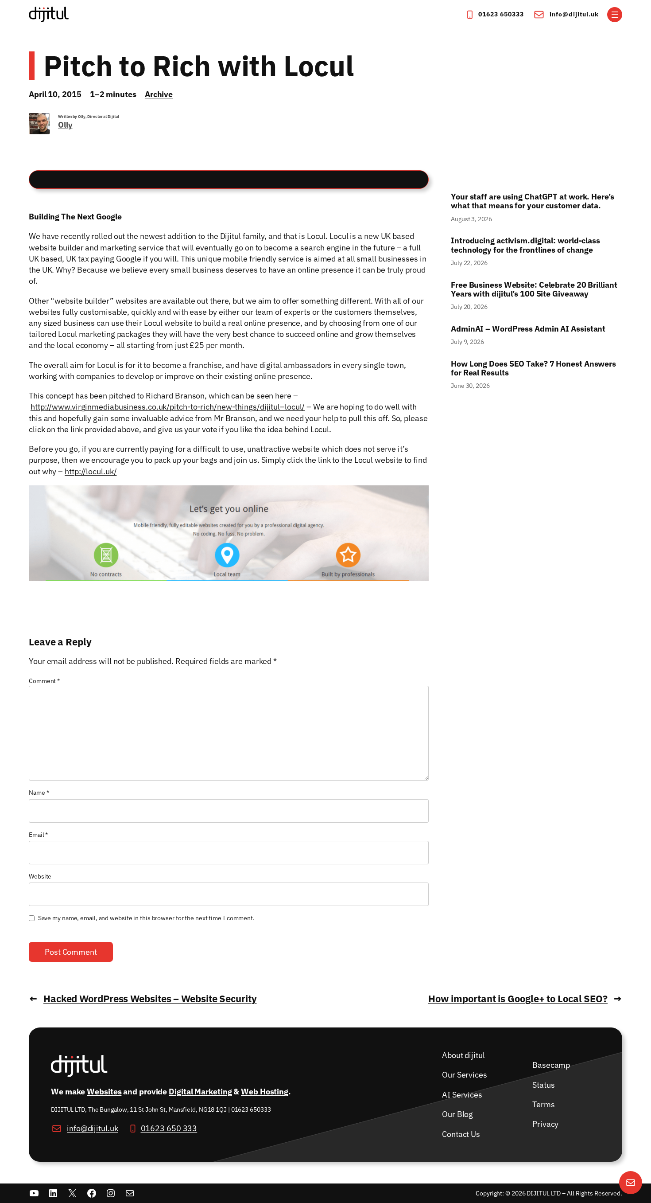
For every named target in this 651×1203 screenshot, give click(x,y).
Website (40, 876)
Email (38, 835)
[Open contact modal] (630, 1182)
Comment (44, 681)
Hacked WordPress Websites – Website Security (150, 998)
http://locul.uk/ (90, 471)
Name (39, 793)
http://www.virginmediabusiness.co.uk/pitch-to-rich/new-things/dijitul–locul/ (168, 407)
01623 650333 (501, 14)
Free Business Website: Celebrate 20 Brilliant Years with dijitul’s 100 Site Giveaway (534, 290)
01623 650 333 (169, 1128)
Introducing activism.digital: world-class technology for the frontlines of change (525, 245)
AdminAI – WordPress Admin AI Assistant (528, 328)
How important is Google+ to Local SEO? (518, 998)
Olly (65, 125)
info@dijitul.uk (574, 14)
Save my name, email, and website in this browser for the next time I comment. (146, 918)
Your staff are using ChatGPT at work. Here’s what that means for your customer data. (533, 201)
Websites (104, 1091)
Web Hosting (264, 1091)
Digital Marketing (200, 1091)
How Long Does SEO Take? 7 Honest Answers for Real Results (533, 368)
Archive (159, 94)
